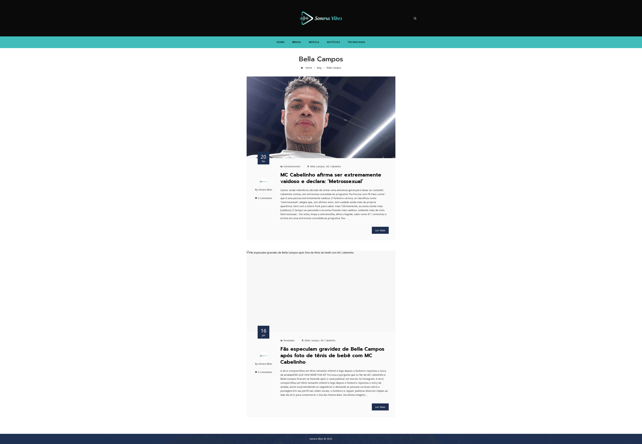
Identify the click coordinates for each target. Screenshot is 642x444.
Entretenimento (292, 166)
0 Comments (265, 198)
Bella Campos (317, 166)
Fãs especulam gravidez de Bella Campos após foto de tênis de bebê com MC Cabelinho (332, 355)
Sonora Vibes (265, 189)
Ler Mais (380, 230)
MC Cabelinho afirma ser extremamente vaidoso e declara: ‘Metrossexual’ (330, 178)
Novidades (289, 340)
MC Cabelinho (333, 166)
